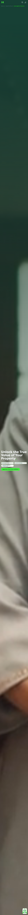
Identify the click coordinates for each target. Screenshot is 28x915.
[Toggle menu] (25, 2)
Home (2, 6)
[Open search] (22, 2)
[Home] (5, 2)
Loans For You (9, 6)
